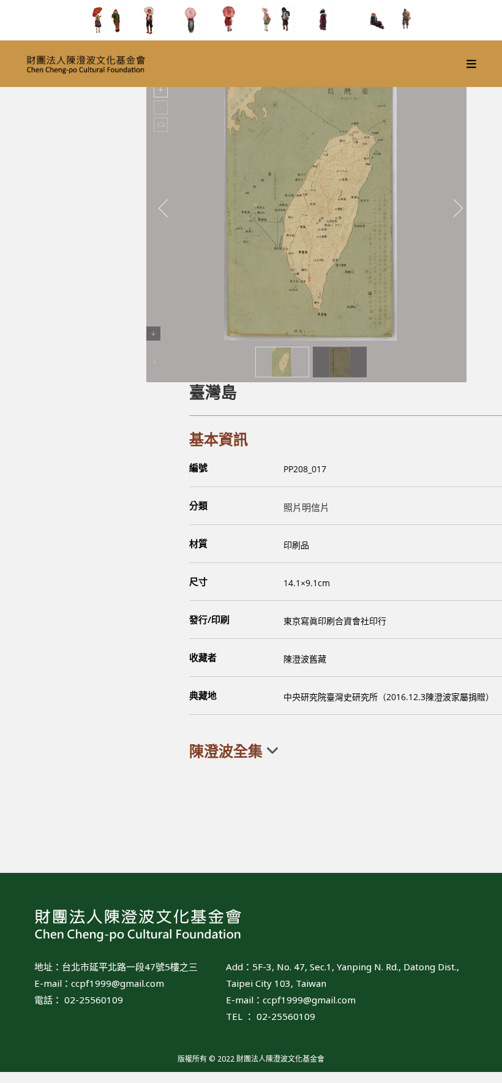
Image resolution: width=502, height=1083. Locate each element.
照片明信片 (306, 507)
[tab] (345, 751)
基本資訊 (218, 439)
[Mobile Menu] (471, 63)
